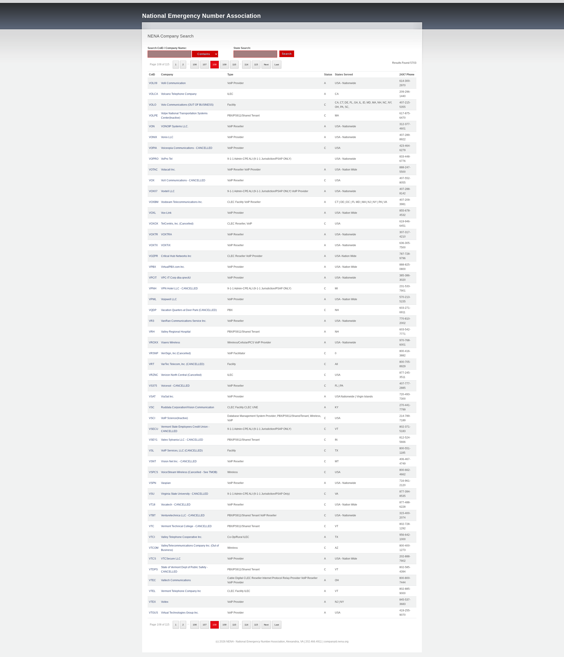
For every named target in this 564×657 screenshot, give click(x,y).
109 (224, 64)
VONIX (153, 137)
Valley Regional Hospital (176, 331)
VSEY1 (153, 439)
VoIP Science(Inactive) (174, 418)
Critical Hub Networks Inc (176, 256)
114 (246, 64)
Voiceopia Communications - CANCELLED (186, 148)
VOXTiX (166, 245)
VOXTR (153, 234)
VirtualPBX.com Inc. (173, 266)
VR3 (151, 320)
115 (256, 64)
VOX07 (153, 191)
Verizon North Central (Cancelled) (181, 374)
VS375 (153, 385)
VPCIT (153, 277)
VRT (151, 364)
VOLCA (153, 93)
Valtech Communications (176, 580)
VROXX (153, 342)
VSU (151, 493)
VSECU (153, 429)
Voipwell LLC (169, 299)
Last (277, 64)
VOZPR (153, 256)
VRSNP (153, 353)
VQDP (152, 310)
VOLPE (153, 115)
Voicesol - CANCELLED (175, 385)
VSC (151, 407)
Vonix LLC (167, 137)
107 (205, 64)
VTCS (152, 558)
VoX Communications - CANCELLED (183, 180)
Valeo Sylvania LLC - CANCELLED (182, 439)
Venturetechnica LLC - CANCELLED (183, 515)
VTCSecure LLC (171, 558)
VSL (151, 450)
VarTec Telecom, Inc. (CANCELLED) (182, 364)
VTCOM (153, 547)
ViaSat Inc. (167, 396)
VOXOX (153, 223)
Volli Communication (173, 83)
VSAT (152, 396)
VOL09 (153, 83)
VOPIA (153, 148)
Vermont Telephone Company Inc (181, 591)
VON (152, 126)
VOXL (152, 212)
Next (266, 64)
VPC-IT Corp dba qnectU (176, 277)
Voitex (164, 601)
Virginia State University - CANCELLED (184, 493)
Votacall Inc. (168, 169)
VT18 (152, 504)
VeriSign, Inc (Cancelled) (176, 353)
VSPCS (153, 472)
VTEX (152, 601)
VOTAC (153, 169)
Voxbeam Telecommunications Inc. (181, 202)
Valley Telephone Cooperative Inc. (181, 537)
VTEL (152, 591)
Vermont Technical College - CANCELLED (186, 526)
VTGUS (153, 612)
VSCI (152, 418)
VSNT (152, 461)
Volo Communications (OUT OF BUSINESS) (187, 104)
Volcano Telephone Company (179, 93)
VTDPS (153, 569)
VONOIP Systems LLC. (174, 126)
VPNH (152, 288)
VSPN (152, 483)
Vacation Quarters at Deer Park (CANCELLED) (189, 310)
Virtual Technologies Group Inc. (180, 612)
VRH (152, 331)
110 (234, 64)
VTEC (152, 580)
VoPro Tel (167, 158)
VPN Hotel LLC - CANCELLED (179, 288)
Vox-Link (166, 212)
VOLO (152, 104)
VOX (151, 180)
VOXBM (153, 202)
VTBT (152, 515)
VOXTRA (166, 234)
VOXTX (153, 245)
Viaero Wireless (170, 342)
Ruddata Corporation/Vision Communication (187, 407)
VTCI (152, 537)
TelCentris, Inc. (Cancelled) (177, 223)
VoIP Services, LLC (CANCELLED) (182, 450)
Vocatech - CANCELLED (176, 504)
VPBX (152, 266)
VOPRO (153, 158)
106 (195, 64)
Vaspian (166, 483)
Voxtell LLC (168, 191)
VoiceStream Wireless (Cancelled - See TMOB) (189, 472)
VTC (151, 526)
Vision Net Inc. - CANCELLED (179, 461)
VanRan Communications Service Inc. (183, 320)
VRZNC (153, 374)
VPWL (152, 299)
